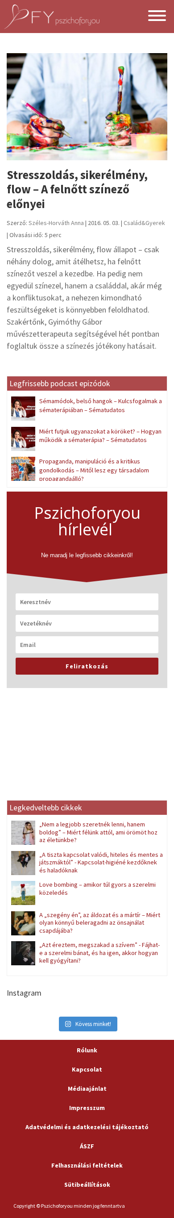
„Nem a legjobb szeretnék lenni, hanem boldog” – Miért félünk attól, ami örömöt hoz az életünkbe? (98, 832)
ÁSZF (87, 1146)
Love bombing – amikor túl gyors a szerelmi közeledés (97, 888)
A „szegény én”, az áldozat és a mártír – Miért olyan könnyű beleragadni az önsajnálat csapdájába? (99, 922)
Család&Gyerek (144, 223)
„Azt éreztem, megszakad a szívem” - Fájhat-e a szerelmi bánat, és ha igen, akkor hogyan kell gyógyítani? (99, 952)
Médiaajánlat (87, 1089)
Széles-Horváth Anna (56, 223)
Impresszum (87, 1108)
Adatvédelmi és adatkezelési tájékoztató (87, 1127)
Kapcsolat (87, 1069)
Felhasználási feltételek (87, 1165)
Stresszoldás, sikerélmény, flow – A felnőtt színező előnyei (77, 189)
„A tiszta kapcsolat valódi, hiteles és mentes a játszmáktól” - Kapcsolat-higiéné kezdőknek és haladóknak (101, 862)
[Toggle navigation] (157, 16)
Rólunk (87, 1050)
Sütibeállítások (87, 1184)
